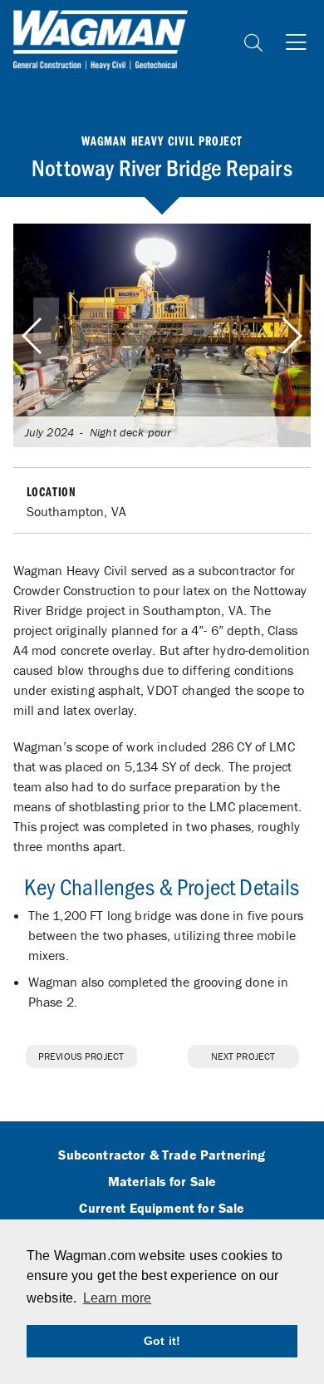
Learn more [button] (117, 1298)
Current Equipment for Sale (161, 1208)
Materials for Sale (162, 1182)
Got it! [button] (162, 1340)
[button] (291, 336)
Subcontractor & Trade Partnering (161, 1155)
